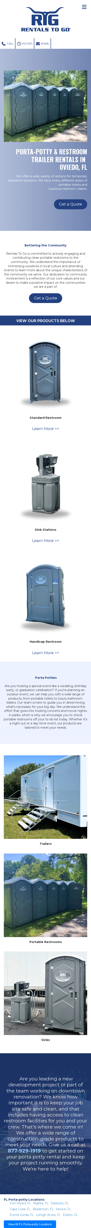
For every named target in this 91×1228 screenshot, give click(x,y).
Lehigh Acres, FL (48, 1215)
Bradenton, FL (43, 1209)
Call (10, 43)
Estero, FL (70, 1215)
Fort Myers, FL (20, 1203)
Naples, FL (41, 1203)
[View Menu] (84, 7)
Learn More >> (45, 428)
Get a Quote (70, 204)
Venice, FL (63, 1209)
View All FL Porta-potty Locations (30, 1224)
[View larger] (45, 371)
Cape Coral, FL (20, 1209)
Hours (27, 43)
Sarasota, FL (60, 1203)
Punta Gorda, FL (22, 1215)
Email (44, 43)
